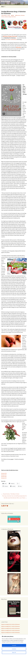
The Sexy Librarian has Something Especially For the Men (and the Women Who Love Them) (14, 497)
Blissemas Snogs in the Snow (10, 36)
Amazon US (3, 475)
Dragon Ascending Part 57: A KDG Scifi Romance (10, 626)
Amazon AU (3, 476)
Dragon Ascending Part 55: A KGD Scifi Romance (10, 630)
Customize (14, 649)
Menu (2, 6)
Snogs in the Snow (12, 16)
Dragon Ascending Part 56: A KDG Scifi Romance (10, 628)
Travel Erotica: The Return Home (10, 494)
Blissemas (18, 15)
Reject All (14, 652)
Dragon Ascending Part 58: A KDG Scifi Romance (10, 624)
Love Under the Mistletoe (11, 39)
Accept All (14, 645)
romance (6, 16)
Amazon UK (4, 473)
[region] (14, 644)
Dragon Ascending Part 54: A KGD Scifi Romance (10, 632)
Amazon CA (3, 478)
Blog (13, 15)
